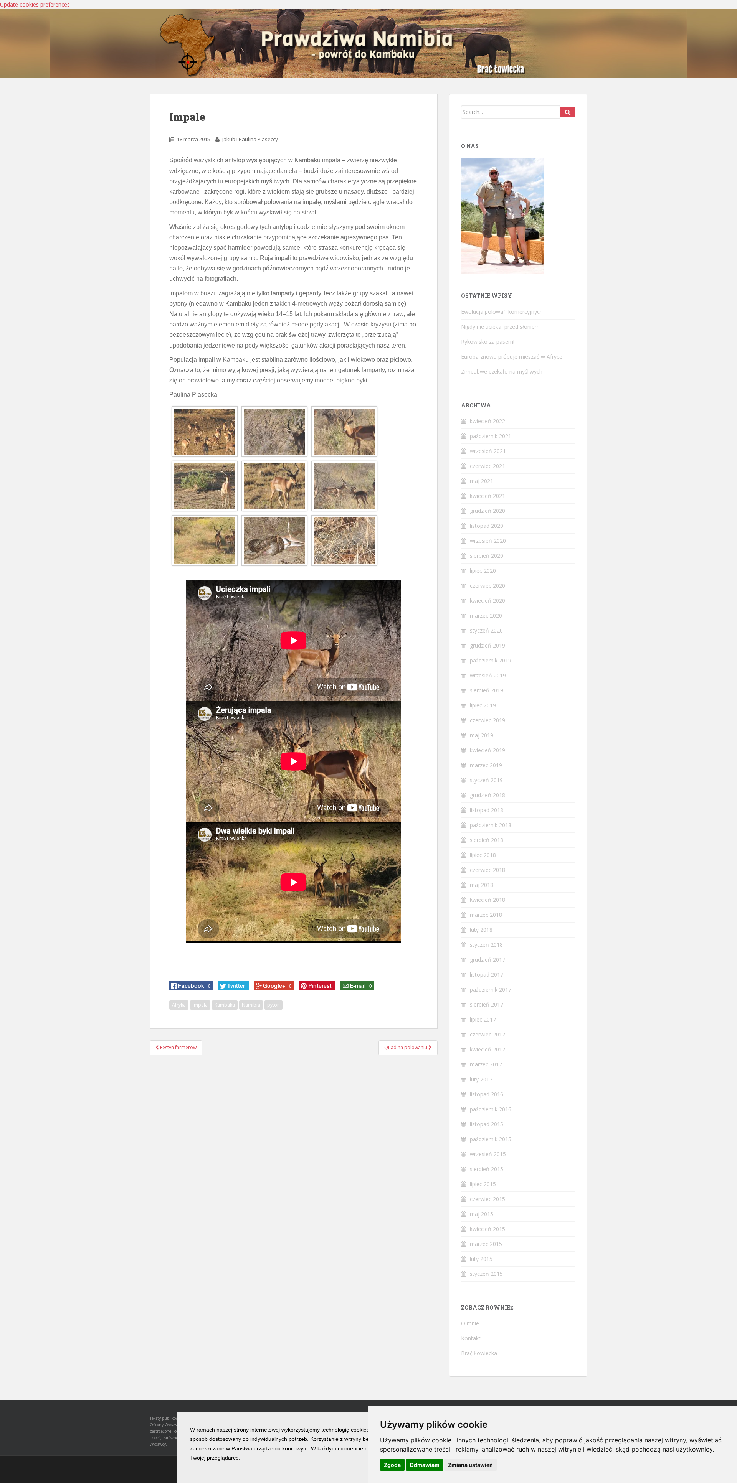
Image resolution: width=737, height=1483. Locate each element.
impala (200, 1005)
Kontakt (471, 1338)
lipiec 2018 (483, 854)
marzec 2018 (486, 914)
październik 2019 (490, 660)
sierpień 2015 (486, 1169)
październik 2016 (490, 1109)
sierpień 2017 (486, 1004)
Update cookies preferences (35, 4)
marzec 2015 (486, 1243)
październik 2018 (490, 825)
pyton (273, 1005)
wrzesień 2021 (488, 451)
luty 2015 (481, 1258)
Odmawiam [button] (425, 1465)
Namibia (251, 1005)
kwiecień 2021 (487, 495)
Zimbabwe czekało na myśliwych (501, 371)
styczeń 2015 (486, 1273)
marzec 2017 (486, 1064)
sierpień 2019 (486, 690)
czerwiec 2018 (487, 869)
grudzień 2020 (487, 510)
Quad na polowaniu (406, 1047)
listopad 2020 (486, 525)
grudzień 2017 (487, 959)
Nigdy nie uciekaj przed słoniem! (501, 326)
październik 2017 (490, 989)
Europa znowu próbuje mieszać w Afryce (511, 356)
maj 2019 (481, 735)
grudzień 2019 (487, 645)
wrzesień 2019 (488, 675)
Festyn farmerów (178, 1047)
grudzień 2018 (487, 795)
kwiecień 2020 (487, 600)
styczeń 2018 (486, 944)
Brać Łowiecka (479, 1353)
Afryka (179, 1005)
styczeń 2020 (486, 630)
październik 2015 (490, 1139)
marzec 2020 (486, 615)
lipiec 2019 (483, 705)
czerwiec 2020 (487, 585)
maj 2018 (481, 884)
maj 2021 (481, 480)
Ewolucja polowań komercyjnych (502, 311)
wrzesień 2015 (488, 1154)
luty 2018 (481, 929)
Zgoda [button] (392, 1465)
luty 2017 (481, 1079)
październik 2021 (490, 436)
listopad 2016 (486, 1094)
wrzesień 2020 (488, 540)
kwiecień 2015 (487, 1229)
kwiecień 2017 (487, 1049)
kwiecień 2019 (487, 750)
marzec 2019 (486, 765)
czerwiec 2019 (487, 720)
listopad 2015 (486, 1124)
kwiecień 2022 (487, 421)
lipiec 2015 (483, 1184)
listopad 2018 (486, 810)
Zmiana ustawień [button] (470, 1465)
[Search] (567, 112)
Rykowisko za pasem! (487, 341)
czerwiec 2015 (487, 1199)
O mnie (470, 1323)
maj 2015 (481, 1214)
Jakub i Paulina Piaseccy (250, 139)
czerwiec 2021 (487, 466)
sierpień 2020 (486, 555)
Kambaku (225, 1005)
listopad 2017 (486, 974)
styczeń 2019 (486, 780)
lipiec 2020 (483, 570)
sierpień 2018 (486, 840)
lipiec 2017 (483, 1019)
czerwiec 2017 (487, 1034)
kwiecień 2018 (487, 899)
